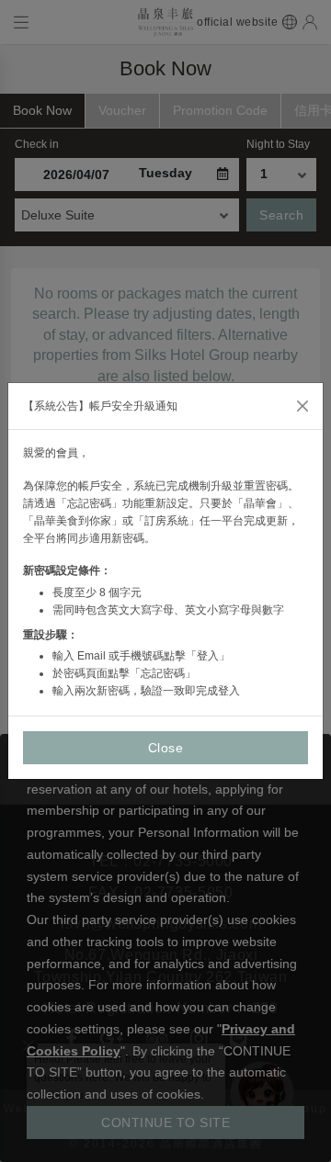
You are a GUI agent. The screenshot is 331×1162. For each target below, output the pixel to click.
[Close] (302, 406)
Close (166, 747)
